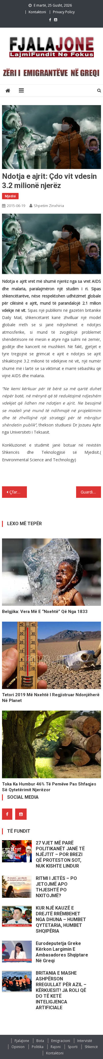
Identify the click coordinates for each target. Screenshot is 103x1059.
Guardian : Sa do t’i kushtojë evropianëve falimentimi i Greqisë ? (91, 492)
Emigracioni (60, 1040)
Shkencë (91, 1046)
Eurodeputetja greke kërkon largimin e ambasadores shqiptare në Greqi (62, 952)
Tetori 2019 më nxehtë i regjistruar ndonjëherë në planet (51, 697)
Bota (40, 1040)
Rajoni (56, 1046)
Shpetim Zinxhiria (49, 205)
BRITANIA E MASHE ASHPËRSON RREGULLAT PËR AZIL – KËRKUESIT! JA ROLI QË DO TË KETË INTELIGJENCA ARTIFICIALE (61, 990)
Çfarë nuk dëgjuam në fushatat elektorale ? (18, 492)
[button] (51, 246)
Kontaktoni (37, 12)
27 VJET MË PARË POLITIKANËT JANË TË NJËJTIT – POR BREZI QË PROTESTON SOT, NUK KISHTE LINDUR (60, 854)
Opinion (18, 1046)
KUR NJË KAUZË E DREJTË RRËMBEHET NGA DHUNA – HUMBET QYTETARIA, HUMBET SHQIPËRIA (61, 919)
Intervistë (84, 1040)
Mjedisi (10, 196)
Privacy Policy (64, 12)
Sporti (73, 1046)
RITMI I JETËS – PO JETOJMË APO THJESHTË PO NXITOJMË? (56, 887)
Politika (37, 1046)
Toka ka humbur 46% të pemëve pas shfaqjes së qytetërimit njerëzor (49, 786)
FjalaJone (22, 1040)
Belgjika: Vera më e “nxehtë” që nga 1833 (45, 611)
